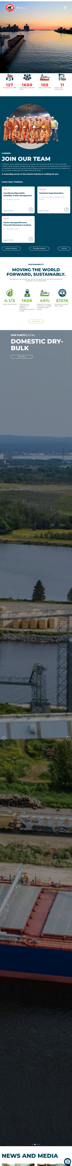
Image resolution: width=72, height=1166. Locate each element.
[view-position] (31, 209)
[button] (4, 738)
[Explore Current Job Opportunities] (67, 1161)
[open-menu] (65, 7)
